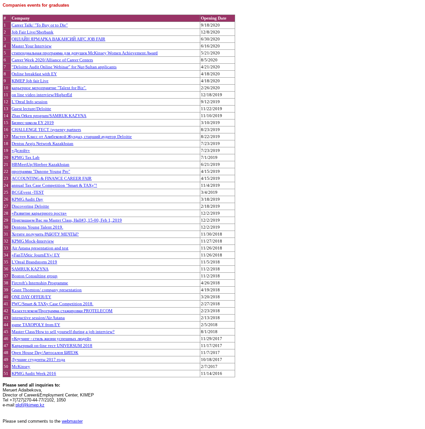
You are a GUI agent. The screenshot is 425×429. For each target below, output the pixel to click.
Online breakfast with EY (34, 73)
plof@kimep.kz (30, 404)
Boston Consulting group (34, 275)
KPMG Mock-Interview (33, 241)
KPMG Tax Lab (26, 157)
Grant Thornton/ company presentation (47, 289)
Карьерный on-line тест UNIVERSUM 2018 (52, 345)
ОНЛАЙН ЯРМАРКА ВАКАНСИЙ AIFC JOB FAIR (58, 38)
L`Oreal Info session (29, 101)
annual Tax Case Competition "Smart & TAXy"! (54, 185)
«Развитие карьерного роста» (39, 213)
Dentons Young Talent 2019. (37, 227)
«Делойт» (21, 150)
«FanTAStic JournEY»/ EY (36, 254)
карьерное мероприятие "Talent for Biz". (49, 87)
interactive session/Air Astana (38, 317)
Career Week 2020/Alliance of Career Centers (52, 59)
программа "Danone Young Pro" (41, 171)
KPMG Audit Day (27, 199)
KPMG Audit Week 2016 (34, 373)
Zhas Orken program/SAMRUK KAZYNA (49, 115)
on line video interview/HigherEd (42, 94)
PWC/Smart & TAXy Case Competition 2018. (52, 303)
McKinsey (21, 366)
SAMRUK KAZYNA (30, 268)
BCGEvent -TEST (28, 192)
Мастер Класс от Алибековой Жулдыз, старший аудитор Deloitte (72, 136)
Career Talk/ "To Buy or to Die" (40, 25)
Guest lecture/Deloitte (31, 108)
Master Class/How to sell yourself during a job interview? (63, 331)
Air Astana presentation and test (40, 248)
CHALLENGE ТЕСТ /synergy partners (46, 129)
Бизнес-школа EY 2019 (33, 122)
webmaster (72, 421)
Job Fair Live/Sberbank (32, 32)
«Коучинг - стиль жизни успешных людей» (51, 338)
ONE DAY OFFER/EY (31, 296)
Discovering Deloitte (30, 206)
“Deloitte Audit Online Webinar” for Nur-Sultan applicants (64, 66)
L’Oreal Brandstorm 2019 (34, 261)
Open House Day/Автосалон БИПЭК (45, 352)
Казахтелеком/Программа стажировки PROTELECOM (62, 310)
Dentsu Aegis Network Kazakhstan (42, 143)
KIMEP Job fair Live (30, 80)
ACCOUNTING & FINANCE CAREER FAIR (52, 178)
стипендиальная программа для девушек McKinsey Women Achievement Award (85, 52)
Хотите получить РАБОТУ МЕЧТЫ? (45, 234)
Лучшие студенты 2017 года (38, 359)
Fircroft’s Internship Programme (40, 282)
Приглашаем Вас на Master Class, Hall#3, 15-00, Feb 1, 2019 (67, 220)
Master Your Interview (31, 45)
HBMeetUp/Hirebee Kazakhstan (40, 164)
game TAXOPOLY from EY (36, 324)
